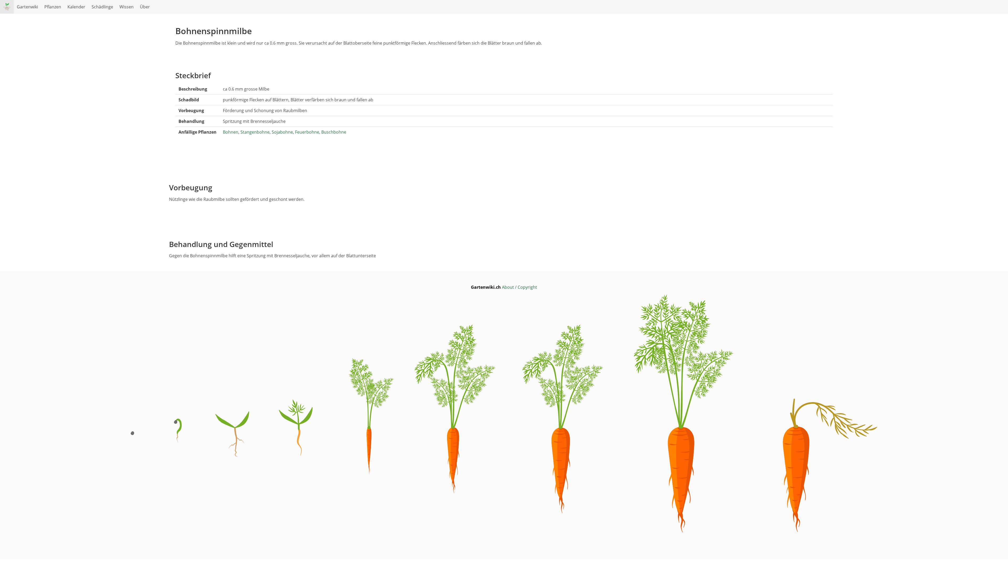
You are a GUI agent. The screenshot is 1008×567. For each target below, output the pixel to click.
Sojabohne (282, 132)
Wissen (126, 7)
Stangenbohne (255, 132)
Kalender (76, 7)
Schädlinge (102, 7)
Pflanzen (52, 7)
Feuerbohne (307, 132)
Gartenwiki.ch (486, 287)
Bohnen (230, 132)
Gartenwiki (27, 7)
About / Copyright (519, 287)
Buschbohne (333, 132)
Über (145, 7)
